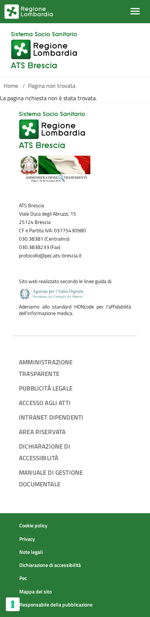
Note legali (31, 552)
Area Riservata (42, 432)
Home (11, 85)
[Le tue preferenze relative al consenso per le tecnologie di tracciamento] (13, 604)
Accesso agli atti (45, 403)
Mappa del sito (35, 592)
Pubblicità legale (45, 388)
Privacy (27, 539)
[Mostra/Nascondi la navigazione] (135, 11)
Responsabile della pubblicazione (55, 605)
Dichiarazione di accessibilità (50, 565)
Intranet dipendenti (51, 417)
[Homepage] (44, 50)
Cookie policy (33, 526)
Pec (23, 578)
